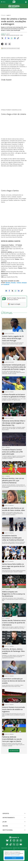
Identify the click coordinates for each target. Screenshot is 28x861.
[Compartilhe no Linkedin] (8, 38)
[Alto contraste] (2, 44)
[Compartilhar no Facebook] (5, 38)
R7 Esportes (3, 15)
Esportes (6, 813)
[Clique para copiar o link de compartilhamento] (18, 38)
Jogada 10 (9, 15)
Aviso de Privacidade (15, 854)
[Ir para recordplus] (7, 844)
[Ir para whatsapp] (17, 844)
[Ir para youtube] (20, 844)
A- (9, 44)
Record (5, 826)
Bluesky (8, 282)
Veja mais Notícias (14, 750)
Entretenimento (9, 817)
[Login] (26, 1)
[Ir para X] (14, 844)
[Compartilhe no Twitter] (2, 38)
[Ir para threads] (20, 840)
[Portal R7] (14, 1)
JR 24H (5, 822)
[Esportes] (14, 6)
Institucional (8, 830)
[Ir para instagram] (14, 840)
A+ (6, 44)
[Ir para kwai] (17, 840)
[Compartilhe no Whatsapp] (12, 38)
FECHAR (14, 858)
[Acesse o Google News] (15, 38)
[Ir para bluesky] (7, 840)
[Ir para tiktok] (10, 844)
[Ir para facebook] (10, 840)
